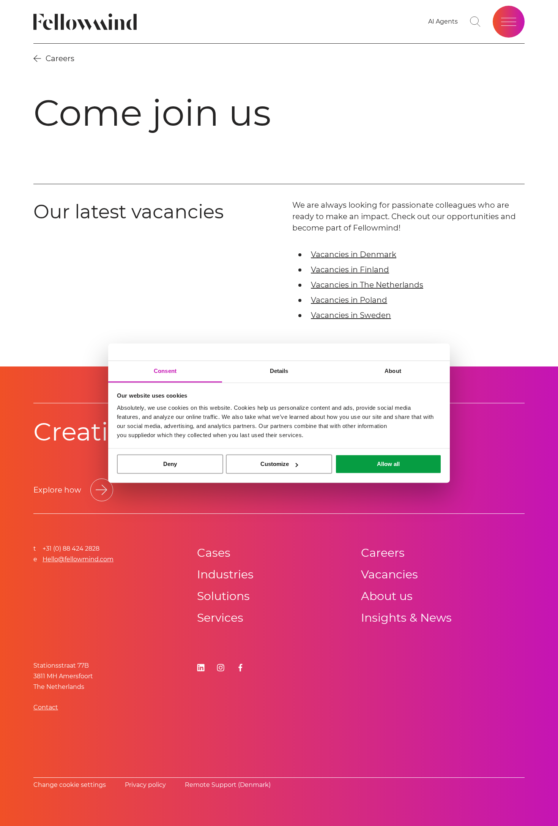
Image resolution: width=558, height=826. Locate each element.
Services (220, 618)
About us (387, 596)
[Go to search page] (475, 21)
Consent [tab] (165, 371)
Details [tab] (279, 371)
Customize (274, 464)
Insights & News (406, 618)
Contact (45, 707)
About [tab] (393, 371)
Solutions (223, 596)
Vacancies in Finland (350, 269)
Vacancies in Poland (349, 300)
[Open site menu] (509, 22)
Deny (170, 464)
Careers (383, 553)
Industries (225, 574)
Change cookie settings (69, 784)
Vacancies (389, 574)
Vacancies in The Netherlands (367, 284)
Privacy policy (145, 784)
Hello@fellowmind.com (78, 559)
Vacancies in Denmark (353, 254)
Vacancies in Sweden (351, 315)
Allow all (388, 464)
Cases (213, 553)
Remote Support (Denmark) (228, 784)
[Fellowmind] (87, 21)
